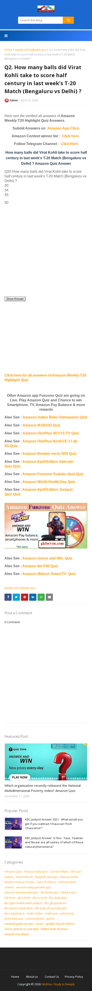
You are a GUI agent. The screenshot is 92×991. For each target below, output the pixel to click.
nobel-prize (67, 913)
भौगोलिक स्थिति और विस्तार (54, 929)
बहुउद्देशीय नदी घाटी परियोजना (60, 924)
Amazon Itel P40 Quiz (40, 566)
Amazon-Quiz (13, 871)
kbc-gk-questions (55, 903)
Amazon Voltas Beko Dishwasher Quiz (55, 417)
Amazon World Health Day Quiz (48, 482)
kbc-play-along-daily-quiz (51, 908)
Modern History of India (19, 882)
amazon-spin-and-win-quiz (21, 892)
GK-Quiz (76, 871)
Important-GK (24, 877)
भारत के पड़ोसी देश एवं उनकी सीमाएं (21, 929)
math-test (51, 913)
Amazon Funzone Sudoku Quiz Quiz (53, 474)
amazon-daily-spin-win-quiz (33, 887)
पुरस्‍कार (39, 924)
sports (50, 918)
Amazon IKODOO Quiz (41, 425)
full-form (9, 898)
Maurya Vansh (69, 877)
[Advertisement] (46, 250)
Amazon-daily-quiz (36, 871)
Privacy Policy (74, 977)
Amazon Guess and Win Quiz (47, 558)
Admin (14, 100)
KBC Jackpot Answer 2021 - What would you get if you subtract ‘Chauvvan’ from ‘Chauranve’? (54, 823)
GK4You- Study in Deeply (58, 984)
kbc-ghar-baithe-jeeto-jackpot (23, 903)
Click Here (69, 144)
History (9, 877)
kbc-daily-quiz (58, 898)
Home (8, 50)
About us (32, 977)
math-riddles (35, 913)
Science (9, 887)
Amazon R (31, 453)
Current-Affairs (59, 871)
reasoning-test (35, 918)
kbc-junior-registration (18, 908)
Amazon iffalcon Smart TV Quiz (49, 574)
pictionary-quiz (13, 918)
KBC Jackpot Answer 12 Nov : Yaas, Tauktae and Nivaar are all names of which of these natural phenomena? (54, 842)
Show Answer (15, 298)
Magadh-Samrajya (46, 877)
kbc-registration (14, 913)
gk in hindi (24, 898)
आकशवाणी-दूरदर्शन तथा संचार (18, 924)
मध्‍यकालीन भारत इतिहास (16, 934)
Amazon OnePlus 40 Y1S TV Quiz (51, 433)
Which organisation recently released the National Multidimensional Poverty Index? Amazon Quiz (42, 788)
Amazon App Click (63, 128)
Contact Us (52, 977)
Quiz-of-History (46, 882)
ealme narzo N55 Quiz (58, 453)
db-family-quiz (49, 892)
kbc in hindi (40, 898)
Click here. (71, 136)
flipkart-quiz (68, 892)
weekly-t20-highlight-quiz (30, 50)
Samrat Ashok (67, 882)
